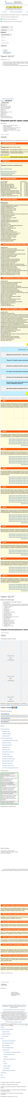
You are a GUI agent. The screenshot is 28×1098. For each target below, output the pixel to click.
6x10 (10, 705)
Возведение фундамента (8, 751)
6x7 (5, 705)
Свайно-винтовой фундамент (8, 173)
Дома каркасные (5, 713)
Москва (12, 1021)
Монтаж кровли (6, 754)
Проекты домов (5, 1031)
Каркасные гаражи (6, 733)
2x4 (24, 723)
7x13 (26, 705)
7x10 (18, 705)
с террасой (18, 723)
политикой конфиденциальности (18, 1006)
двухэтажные (11, 715)
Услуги (2, 1038)
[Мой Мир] (16, 707)
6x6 (3, 705)
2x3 (22, 723)
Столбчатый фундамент (7, 174)
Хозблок (5, 1056)
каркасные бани (6, 747)
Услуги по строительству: (7, 738)
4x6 (17, 719)
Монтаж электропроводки (8, 758)
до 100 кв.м (16, 715)
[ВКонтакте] (12, 707)
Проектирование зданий (7, 760)
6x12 (13, 705)
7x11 (22, 705)
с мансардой (4, 723)
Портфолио (3, 1072)
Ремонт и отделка (6, 749)
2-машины (9, 719)
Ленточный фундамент (6, 168)
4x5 (26, 719)
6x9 (8, 705)
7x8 (16, 705)
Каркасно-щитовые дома (9, 1059)
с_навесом (22, 719)
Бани (4, 1061)
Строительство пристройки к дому (10, 767)
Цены (2, 1074)
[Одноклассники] (14, 707)
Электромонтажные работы (8, 1070)
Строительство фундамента (8, 1040)
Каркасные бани (6, 735)
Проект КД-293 (10, 676)
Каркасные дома (6, 731)
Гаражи (5, 1063)
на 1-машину (4, 719)
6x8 (7, 705)
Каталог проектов (5, 729)
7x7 (14, 705)
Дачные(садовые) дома (9, 1054)
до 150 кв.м (21, 715)
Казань (20, 1021)
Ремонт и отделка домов (8, 1047)
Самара (16, 1021)
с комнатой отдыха (11, 723)
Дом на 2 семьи (7, 1065)
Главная (2, 1027)
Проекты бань (5, 1036)
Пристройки (6, 1068)
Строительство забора (7, 756)
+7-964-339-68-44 (14, 7)
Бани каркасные (5, 721)
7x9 (20, 705)
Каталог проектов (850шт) (7, 1029)
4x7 (19, 719)
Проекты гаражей (6, 1033)
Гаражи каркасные (5, 718)
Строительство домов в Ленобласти (12, 1052)
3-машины (14, 719)
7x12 (24, 705)
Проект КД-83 (11, 697)
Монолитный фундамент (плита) (9, 171)
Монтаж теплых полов (7, 763)
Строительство (5, 1049)
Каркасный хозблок (6, 744)
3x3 (25, 723)
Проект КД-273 (10, 655)
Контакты (3, 1077)
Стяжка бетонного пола (7, 765)
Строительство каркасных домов (10, 740)
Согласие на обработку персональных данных (14, 1009)
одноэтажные (4, 715)
